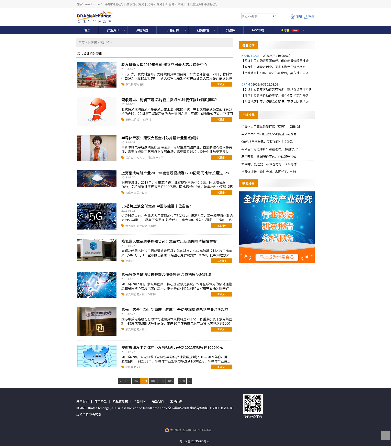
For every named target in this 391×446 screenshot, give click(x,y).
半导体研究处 (114, 4)
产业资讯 (113, 30)
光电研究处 (155, 4)
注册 (298, 16)
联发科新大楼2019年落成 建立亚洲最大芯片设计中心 (164, 64)
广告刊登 (140, 401)
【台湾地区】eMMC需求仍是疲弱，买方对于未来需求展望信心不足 (277, 73)
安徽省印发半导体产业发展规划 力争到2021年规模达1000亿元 (172, 347)
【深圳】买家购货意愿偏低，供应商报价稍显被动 (275, 60)
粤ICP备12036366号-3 (194, 441)
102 (135, 381)
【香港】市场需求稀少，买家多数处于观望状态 (273, 67)
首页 (87, 30)
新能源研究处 (174, 4)
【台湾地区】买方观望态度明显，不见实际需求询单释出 (277, 101)
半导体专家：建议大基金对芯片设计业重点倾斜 (159, 137)
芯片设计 (139, 84)
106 (170, 381)
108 (182, 381)
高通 (128, 119)
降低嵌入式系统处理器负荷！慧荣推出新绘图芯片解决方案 (169, 241)
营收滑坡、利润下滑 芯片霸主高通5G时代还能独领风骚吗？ (170, 99)
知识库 (230, 30)
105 (161, 381)
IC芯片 (141, 157)
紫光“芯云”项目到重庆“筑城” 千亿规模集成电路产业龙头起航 (174, 309)
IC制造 (129, 367)
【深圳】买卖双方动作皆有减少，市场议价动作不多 (276, 89)
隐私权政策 (120, 401)
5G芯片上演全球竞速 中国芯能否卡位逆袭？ (157, 206)
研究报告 (203, 30)
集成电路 (131, 192)
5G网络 (147, 119)
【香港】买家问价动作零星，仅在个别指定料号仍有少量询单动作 (277, 95)
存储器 (221, 261)
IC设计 (221, 84)
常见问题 (176, 401)
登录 (311, 16)
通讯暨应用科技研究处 (202, 4)
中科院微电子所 (154, 157)
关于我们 (82, 401)
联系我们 (158, 401)
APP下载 (258, 30)
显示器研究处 (135, 4)
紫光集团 (131, 226)
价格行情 (173, 30)
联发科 (129, 84)
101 (127, 381)
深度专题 (142, 30)
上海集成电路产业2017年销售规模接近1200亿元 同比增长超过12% (176, 172)
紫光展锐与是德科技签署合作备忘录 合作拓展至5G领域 (166, 274)
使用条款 (100, 401)
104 (152, 381)
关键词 (92, 42)
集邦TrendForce (88, 4)
